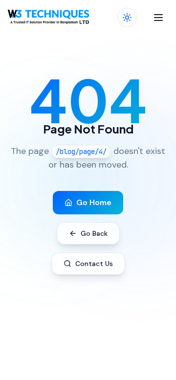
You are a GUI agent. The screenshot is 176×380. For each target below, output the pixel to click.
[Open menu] (158, 17)
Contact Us (94, 263)
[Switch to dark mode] (127, 17)
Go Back (94, 233)
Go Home (93, 202)
